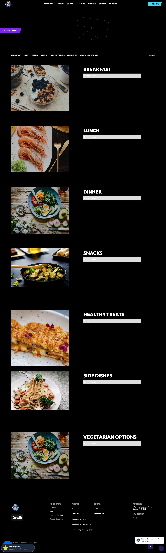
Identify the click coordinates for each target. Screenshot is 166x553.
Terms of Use (99, 514)
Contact (113, 4)
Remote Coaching (56, 519)
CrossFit (53, 508)
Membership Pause (79, 519)
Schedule (71, 4)
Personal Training (56, 515)
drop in (60, 4)
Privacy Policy (99, 508)
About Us (75, 508)
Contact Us (76, 514)
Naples (135, 518)
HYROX (52, 511)
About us (92, 4)
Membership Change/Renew (82, 530)
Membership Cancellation (81, 524)
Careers (102, 4)
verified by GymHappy (21, 549)
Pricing (81, 4)
